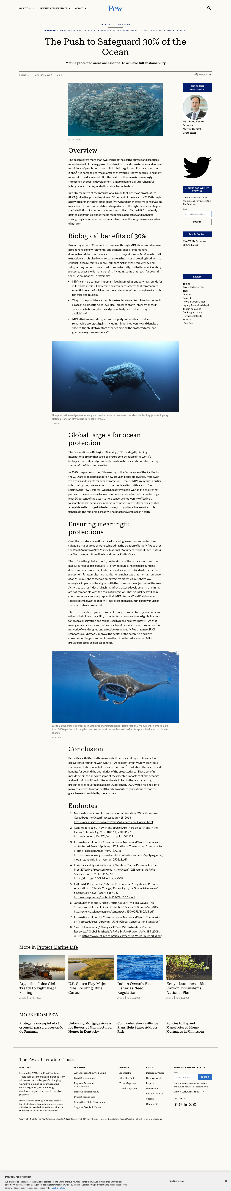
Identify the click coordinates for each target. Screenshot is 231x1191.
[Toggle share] (210, 81)
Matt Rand (188, 323)
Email (185, 209)
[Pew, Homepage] (115, 8)
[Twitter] (190, 1104)
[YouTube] (195, 1104)
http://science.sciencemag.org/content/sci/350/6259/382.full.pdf (114, 911)
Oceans (187, 294)
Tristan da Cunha (192, 308)
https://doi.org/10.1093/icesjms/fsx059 (98, 878)
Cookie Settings (176, 1181)
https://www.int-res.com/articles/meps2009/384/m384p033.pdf (121, 936)
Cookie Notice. (58, 1187)
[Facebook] (176, 1104)
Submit (197, 222)
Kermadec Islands (192, 315)
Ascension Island (200, 305)
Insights (124, 1067)
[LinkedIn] (186, 1104)
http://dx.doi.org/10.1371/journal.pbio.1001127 (103, 836)
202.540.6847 (190, 244)
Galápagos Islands (192, 312)
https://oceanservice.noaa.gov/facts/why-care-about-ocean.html (113, 822)
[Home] (46, 1059)
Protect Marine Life (193, 287)
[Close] (226, 1181)
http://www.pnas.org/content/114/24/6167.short (104, 897)
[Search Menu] (209, 8)
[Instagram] (181, 1104)
